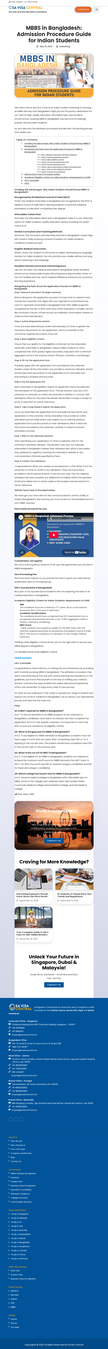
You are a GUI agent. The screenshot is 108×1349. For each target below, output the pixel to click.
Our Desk (15, 1327)
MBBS (13, 1307)
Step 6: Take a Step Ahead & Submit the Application (61, 167)
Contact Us (83, 9)
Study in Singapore (19, 1214)
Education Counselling (21, 1189)
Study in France (18, 1254)
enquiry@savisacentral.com (24, 1034)
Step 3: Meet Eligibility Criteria (52, 160)
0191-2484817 (18, 1072)
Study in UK (16, 1222)
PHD (12, 1303)
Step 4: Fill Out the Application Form (55, 162)
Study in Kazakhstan (20, 1246)
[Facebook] (86, 3)
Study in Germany (19, 1258)
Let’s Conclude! (31, 180)
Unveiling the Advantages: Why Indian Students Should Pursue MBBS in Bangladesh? (57, 145)
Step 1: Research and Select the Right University (59, 155)
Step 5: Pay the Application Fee (53, 164)
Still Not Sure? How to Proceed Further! (42, 174)
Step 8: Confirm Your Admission (53, 172)
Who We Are (16, 1141)
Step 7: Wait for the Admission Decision (56, 169)
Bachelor (15, 1295)
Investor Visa (16, 1274)
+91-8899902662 (19, 1065)
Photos (14, 1323)
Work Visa (15, 1270)
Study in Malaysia (19, 1218)
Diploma (14, 1291)
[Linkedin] (91, 3)
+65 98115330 (17, 1031)
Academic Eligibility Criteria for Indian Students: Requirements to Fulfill (57, 177)
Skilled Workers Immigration (23, 1173)
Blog (13, 1157)
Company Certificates (21, 1153)
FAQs (26, 183)
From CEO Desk (18, 1149)
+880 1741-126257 (20, 1047)
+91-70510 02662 (31, 2)
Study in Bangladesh (20, 1242)
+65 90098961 (18, 1028)
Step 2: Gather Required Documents (54, 157)
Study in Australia (19, 1230)
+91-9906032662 (19, 1087)
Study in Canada (19, 1250)
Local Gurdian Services (21, 1202)
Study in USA (17, 1226)
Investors (15, 1177)
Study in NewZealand (20, 1234)
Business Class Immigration (23, 1185)
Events (14, 1319)
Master (14, 1299)
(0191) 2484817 (16, 2)
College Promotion (19, 1198)
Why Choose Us (18, 1145)
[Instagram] (96, 3)
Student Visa (16, 1181)
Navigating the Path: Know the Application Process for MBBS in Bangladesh (53, 150)
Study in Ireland (18, 1238)
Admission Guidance (20, 1193)
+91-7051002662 (19, 1068)
